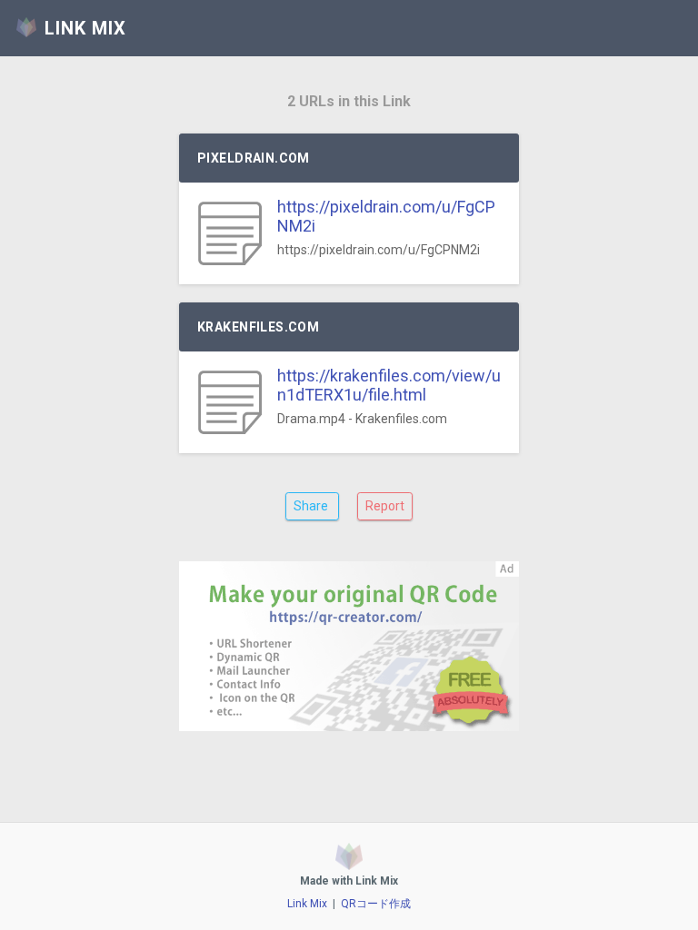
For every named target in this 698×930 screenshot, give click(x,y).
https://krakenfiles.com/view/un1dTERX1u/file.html (389, 385)
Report (384, 506)
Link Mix (307, 903)
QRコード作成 (376, 903)
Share (312, 506)
